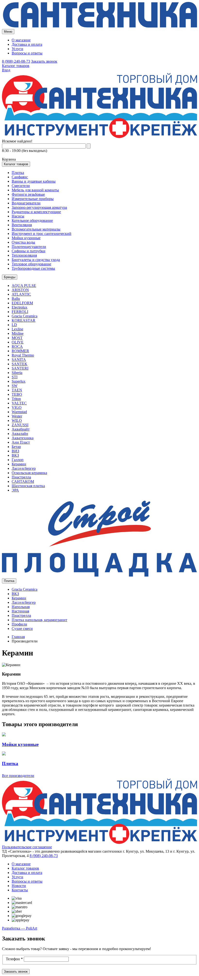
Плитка (18, 173)
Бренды (9, 277)
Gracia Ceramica (24, 316)
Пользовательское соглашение (27, 847)
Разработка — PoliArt (19, 928)
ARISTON (20, 290)
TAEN (17, 390)
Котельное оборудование (32, 220)
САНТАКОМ (23, 481)
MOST (17, 338)
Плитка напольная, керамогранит (39, 620)
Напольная (21, 607)
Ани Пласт (21, 442)
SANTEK (19, 364)
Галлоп (18, 460)
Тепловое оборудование (31, 264)
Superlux (18, 381)
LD (14, 325)
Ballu (16, 299)
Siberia (17, 373)
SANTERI (20, 368)
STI (14, 377)
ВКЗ (15, 455)
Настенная (20, 611)
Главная (18, 637)
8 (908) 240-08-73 (16, 61)
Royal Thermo (23, 355)
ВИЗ (15, 451)
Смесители (21, 186)
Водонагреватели (26, 203)
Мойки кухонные (26, 238)
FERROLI (20, 312)
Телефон (14, 959)
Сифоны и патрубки (28, 251)
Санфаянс (20, 177)
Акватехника (22, 438)
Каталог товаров (15, 66)
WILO (17, 420)
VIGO (17, 407)
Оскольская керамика (29, 473)
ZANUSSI (20, 425)
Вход (6, 70)
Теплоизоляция (24, 255)
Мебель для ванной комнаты (35, 190)
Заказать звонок (44, 61)
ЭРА (15, 490)
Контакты (20, 890)
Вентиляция (22, 225)
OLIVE (18, 342)
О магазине (21, 40)
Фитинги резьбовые (28, 194)
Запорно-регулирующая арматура (39, 207)
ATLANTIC (21, 294)
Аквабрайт (21, 429)
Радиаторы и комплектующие (36, 212)
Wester (17, 416)
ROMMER (20, 351)
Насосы (18, 216)
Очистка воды (23, 242)
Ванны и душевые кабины (34, 181)
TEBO (17, 394)
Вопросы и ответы (27, 53)
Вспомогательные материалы (36, 229)
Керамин (19, 464)
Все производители (18, 776)
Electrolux (19, 307)
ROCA (17, 346)
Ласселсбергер (24, 468)
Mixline (18, 333)
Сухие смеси (22, 628)
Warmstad (19, 412)
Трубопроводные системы (33, 268)
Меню (8, 31)
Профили (19, 624)
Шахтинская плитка (28, 486)
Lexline (17, 329)
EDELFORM (22, 303)
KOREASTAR (23, 320)
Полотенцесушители (29, 247)
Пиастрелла (21, 477)
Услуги (17, 49)
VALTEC (19, 403)
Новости (19, 886)
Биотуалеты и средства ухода (36, 260)
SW (14, 386)
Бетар (16, 447)
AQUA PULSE (24, 285)
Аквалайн (20, 434)
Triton (16, 399)
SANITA (19, 360)
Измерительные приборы (33, 199)
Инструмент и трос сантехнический (41, 233)
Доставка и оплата (27, 44)
